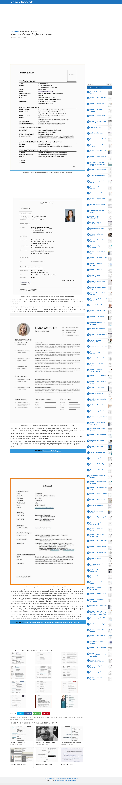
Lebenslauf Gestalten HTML (17, 742)
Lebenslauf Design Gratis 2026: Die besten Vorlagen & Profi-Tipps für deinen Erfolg (98, 613)
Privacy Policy (63, 778)
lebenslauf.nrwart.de (22, 1)
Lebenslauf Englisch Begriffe (98, 546)
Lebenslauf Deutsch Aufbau (97, 193)
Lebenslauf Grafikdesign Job (98, 552)
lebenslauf (13, 37)
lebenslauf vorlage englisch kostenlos (58, 717)
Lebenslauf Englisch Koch (97, 393)
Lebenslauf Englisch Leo (96, 458)
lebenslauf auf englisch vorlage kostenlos (21, 717)
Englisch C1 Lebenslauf (96, 505)
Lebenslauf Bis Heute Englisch (98, 257)
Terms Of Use (70, 778)
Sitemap (46, 778)
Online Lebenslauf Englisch (97, 204)
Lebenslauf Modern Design (97, 310)
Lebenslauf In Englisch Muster (98, 417)
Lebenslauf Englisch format (97, 672)
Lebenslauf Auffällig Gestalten (98, 346)
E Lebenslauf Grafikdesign (97, 316)
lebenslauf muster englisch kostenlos (40, 717)
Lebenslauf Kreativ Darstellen (98, 647)
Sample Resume (72, 780)
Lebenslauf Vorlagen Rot (97, 103)
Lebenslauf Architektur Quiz (97, 635)
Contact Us (51, 778)
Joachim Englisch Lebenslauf (98, 305)
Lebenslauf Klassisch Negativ (98, 464)
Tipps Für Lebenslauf (96, 127)
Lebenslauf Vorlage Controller (98, 169)
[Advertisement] (59, 18)
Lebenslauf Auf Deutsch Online (98, 139)
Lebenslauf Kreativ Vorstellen (98, 499)
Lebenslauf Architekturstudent (98, 434)
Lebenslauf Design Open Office (98, 540)
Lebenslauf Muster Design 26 (98, 156)
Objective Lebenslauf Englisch (98, 624)
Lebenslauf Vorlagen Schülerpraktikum (71, 742)
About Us (76, 778)
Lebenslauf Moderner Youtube (98, 493)
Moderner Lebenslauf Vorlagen (98, 405)
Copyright (57, 778)
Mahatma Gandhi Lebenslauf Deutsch (46, 742)
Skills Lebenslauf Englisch (97, 133)
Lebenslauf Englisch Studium (98, 593)
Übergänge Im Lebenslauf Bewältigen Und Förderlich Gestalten (97, 164)
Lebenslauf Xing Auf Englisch (98, 517)
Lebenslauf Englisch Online (97, 411)
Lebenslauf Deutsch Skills (97, 269)
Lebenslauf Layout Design (97, 387)
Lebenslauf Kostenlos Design (98, 150)
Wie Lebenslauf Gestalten (97, 470)
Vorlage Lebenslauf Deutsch (97, 452)
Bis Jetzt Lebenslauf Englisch (98, 328)
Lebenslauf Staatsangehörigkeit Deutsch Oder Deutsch (98, 655)
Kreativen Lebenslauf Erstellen (44, 764)
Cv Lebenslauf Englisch (67, 764)
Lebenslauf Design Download (18, 764)
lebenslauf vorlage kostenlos (61, 780)
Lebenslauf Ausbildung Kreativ (98, 97)
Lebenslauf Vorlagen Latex (97, 115)
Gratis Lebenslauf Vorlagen (97, 175)
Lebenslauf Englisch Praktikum (98, 618)
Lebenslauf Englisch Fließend (98, 198)
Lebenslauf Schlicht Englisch (98, 375)
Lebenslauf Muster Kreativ (97, 358)
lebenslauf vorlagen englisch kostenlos (24, 719)
